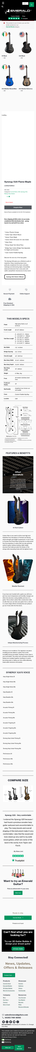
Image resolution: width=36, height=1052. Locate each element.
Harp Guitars (11, 193)
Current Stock (10, 27)
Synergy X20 (24, 191)
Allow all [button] (7, 1047)
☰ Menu (3, 3)
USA (19, 191)
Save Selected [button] (19, 1047)
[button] (3, 1040)
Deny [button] (29, 1047)
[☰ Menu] (3, 3)
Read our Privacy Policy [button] (9, 1037)
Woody (6, 193)
